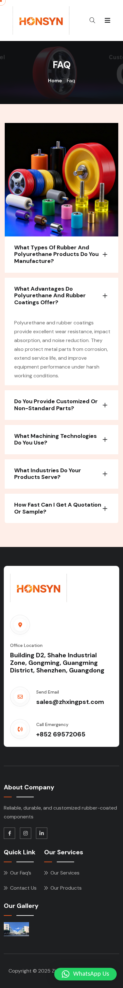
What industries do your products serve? (47, 474)
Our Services (64, 872)
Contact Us (23, 888)
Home (55, 80)
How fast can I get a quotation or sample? (57, 508)
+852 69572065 (60, 734)
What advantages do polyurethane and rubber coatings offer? (50, 295)
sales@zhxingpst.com (70, 702)
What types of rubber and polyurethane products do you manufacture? (56, 254)
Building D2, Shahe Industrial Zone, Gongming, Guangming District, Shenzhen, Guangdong (57, 662)
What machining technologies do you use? (55, 439)
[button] (85, 974)
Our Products (66, 888)
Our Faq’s (20, 872)
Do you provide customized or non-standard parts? (56, 405)
